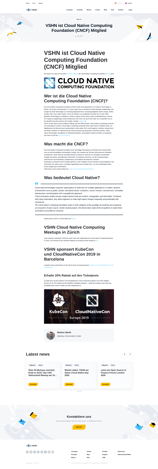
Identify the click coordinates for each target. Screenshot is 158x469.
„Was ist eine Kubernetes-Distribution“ (81, 169)
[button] (77, 391)
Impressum (121, 451)
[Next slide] (130, 354)
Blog (105, 10)
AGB (103, 457)
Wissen (89, 10)
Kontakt (120, 10)
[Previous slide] (125, 354)
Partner (89, 451)
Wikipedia (82, 121)
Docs (33, 3)
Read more (33, 384)
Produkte (80, 10)
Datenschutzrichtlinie (124, 454)
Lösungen (69, 10)
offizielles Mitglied (72, 74)
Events (97, 10)
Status (28, 3)
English (130, 3)
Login (130, 10)
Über (112, 10)
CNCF (108, 74)
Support (40, 3)
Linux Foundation (64, 135)
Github (73, 218)
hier (97, 240)
